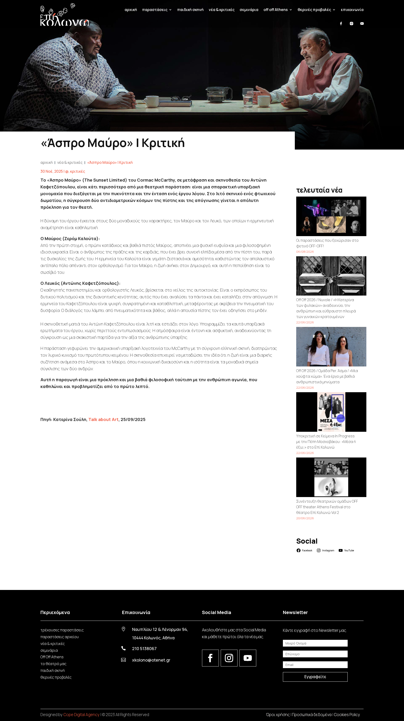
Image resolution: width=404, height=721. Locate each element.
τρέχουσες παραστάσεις (62, 630)
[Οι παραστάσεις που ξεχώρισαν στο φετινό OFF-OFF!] (331, 217)
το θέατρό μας (53, 663)
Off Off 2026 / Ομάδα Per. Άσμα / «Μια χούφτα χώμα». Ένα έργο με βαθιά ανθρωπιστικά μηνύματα (327, 376)
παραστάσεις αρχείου (59, 636)
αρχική (131, 9)
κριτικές (77, 171)
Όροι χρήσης (278, 714)
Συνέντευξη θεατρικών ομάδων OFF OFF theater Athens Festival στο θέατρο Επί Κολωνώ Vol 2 (327, 507)
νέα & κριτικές (221, 9)
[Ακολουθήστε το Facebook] (210, 658)
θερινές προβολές (56, 677)
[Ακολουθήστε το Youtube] (247, 658)
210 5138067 (144, 648)
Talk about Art (103, 419)
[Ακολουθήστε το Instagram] (229, 658)
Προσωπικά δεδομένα (312, 714)
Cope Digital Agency (81, 714)
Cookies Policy (347, 714)
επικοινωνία (352, 9)
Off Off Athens (52, 656)
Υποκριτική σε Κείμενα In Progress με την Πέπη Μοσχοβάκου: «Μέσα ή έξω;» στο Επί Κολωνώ (326, 441)
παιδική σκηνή (190, 9)
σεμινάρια (249, 9)
